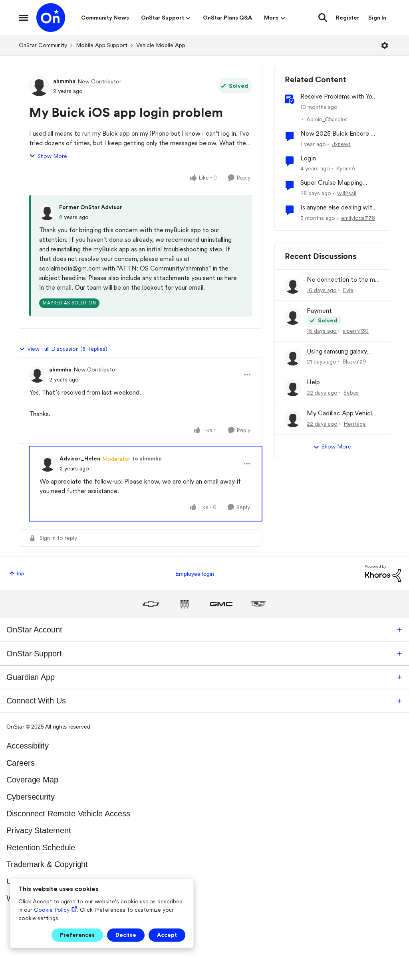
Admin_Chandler (326, 119)
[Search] (323, 17)
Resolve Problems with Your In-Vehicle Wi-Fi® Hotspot (338, 97)
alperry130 (356, 331)
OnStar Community (43, 45)
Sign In (377, 17)
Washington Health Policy (50, 898)
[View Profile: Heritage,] (293, 419)
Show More (52, 156)
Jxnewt (341, 144)
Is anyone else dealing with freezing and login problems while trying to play (338, 207)
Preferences (77, 935)
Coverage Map (32, 779)
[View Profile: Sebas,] (293, 388)
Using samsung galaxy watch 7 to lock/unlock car (340, 352)
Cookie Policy (51, 910)
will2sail (346, 193)
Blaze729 (354, 361)
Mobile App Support (101, 45)
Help (313, 382)
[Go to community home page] (50, 17)
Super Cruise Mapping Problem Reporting (331, 183)
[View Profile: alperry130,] (293, 317)
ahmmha (64, 81)
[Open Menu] (384, 45)
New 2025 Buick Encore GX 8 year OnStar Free (339, 134)
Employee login (194, 574)
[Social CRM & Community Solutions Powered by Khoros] (383, 573)
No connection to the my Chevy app (342, 280)
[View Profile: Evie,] (293, 286)
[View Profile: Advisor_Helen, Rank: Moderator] (48, 464)
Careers (20, 762)
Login (308, 158)
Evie (348, 290)
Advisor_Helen (80, 458)
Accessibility (27, 745)
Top (20, 574)
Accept (167, 935)
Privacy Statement (38, 830)
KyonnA (345, 168)
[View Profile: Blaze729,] (293, 357)
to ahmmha (147, 458)
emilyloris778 (358, 218)
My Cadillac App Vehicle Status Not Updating (341, 413)
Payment (319, 310)
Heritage (354, 424)
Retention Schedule (40, 847)
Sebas (351, 392)
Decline (125, 935)
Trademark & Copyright (47, 864)
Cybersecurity (30, 796)
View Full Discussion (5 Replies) (67, 349)
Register (347, 17)
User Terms (26, 881)
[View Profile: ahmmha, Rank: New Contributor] (39, 86)
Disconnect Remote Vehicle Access (68, 813)
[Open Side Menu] (23, 18)
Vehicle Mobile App (160, 45)
